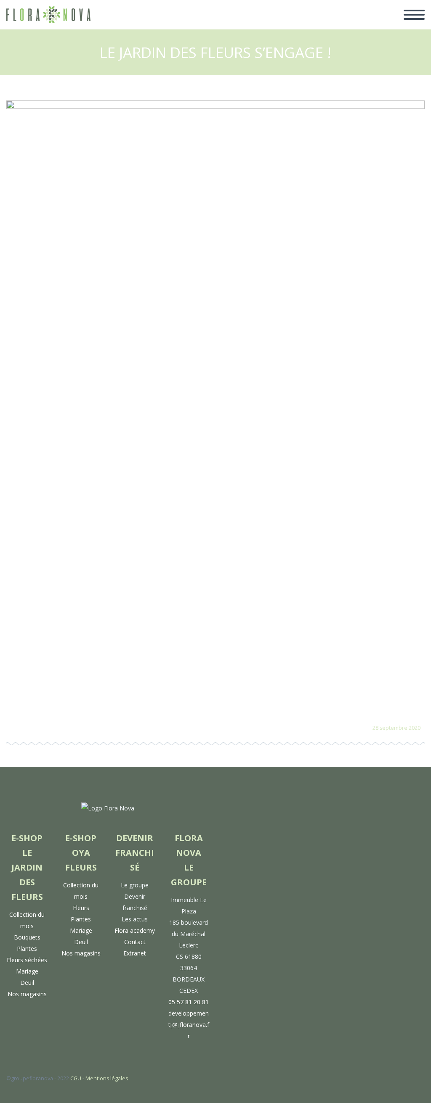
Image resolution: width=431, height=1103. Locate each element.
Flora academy (134, 930)
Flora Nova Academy (337, 24)
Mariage (27, 971)
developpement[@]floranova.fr (188, 1024)
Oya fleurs (193, 24)
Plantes (27, 949)
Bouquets (27, 937)
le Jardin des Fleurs (129, 24)
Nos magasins (27, 994)
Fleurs (81, 908)
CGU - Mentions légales (99, 1078)
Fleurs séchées (27, 960)
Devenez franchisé (257, 24)
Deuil (27, 983)
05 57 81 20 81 (188, 1002)
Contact (135, 942)
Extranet (134, 953)
